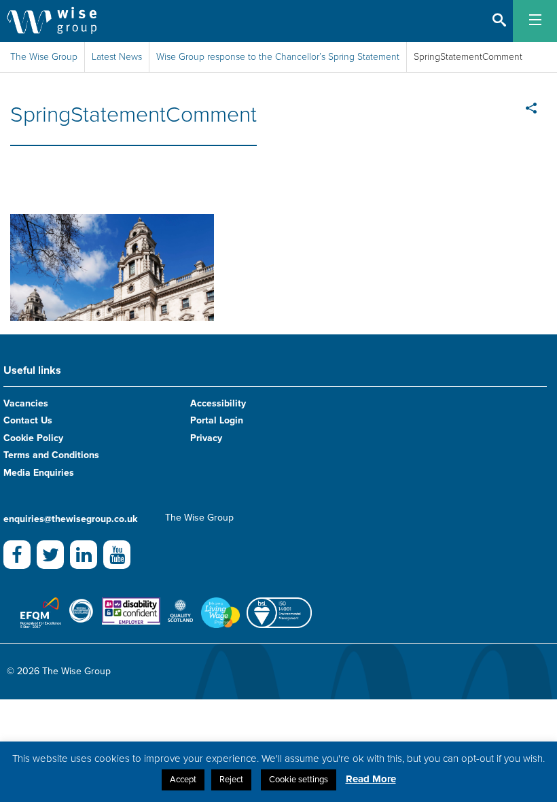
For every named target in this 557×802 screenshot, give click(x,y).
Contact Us (27, 420)
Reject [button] (231, 779)
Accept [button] (183, 779)
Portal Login (216, 420)
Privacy (206, 438)
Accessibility (218, 403)
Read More (371, 779)
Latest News (117, 57)
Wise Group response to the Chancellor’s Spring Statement (277, 57)
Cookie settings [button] (298, 779)
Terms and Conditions (51, 455)
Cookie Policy (33, 438)
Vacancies (25, 403)
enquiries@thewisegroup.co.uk (70, 519)
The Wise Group (43, 57)
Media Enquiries (38, 472)
